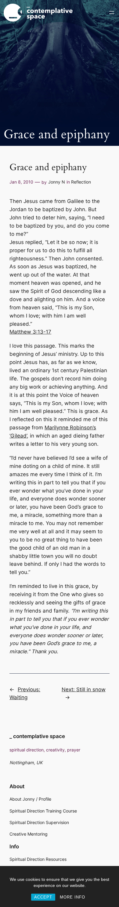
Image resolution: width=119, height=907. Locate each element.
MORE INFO (72, 897)
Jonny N (56, 181)
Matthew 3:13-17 (30, 332)
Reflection (81, 181)
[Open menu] (111, 12)
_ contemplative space (37, 736)
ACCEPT (43, 897)
